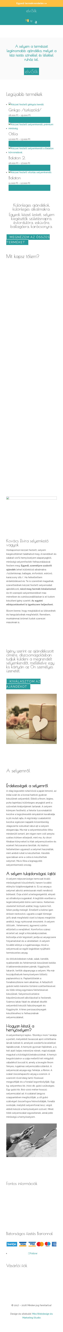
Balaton (15, 177)
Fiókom (10, 1275)
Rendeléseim (13, 1292)
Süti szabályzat (14, 1218)
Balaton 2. (17, 157)
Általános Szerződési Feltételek (23, 1193)
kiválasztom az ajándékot (23, 684)
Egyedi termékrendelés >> (31, 3)
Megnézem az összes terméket (28, 239)
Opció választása (29, 120)
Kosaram (11, 1283)
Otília (13, 133)
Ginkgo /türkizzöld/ (25, 110)
